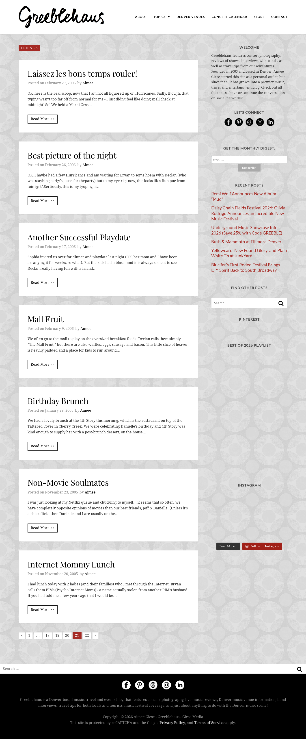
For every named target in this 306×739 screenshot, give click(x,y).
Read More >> (42, 119)
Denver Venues (191, 17)
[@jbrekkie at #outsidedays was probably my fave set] (275, 516)
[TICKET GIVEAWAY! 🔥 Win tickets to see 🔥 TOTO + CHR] (249, 516)
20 (67, 635)
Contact (279, 17)
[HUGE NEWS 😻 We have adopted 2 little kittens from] (275, 500)
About (141, 17)
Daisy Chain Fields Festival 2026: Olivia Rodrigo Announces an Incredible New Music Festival (248, 213)
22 (87, 635)
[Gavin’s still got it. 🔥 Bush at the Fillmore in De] (275, 532)
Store (259, 17)
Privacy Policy (172, 723)
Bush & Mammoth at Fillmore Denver (246, 241)
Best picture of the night (72, 155)
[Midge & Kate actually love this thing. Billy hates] (223, 500)
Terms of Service (209, 723)
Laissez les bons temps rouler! (82, 73)
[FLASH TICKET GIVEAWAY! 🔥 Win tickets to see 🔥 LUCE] (249, 532)
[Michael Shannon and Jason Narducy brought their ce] (223, 532)
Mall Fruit (46, 318)
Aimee (87, 83)
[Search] (280, 303)
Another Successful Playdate (79, 236)
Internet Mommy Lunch (71, 564)
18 (47, 635)
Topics (160, 17)
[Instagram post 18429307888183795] (249, 500)
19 (57, 635)
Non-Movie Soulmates (68, 482)
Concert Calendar (229, 17)
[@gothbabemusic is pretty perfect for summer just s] (223, 516)
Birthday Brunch (58, 400)
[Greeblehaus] (61, 17)
